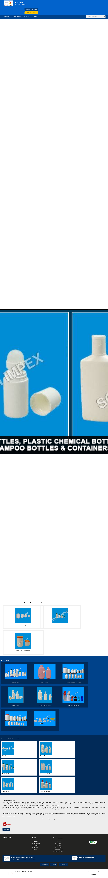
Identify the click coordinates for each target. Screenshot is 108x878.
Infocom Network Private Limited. (30, 872)
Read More (6, 829)
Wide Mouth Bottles (60, 625)
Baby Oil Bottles (44, 682)
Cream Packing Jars (23, 625)
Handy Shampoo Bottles (73, 705)
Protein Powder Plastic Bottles (23, 650)
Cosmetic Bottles (58, 843)
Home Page (7, 16)
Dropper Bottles (6, 791)
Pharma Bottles (58, 841)
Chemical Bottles (58, 845)
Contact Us (35, 16)
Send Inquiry (32, 12)
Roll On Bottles (15, 705)
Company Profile (16, 16)
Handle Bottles (44, 756)
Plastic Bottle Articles (44, 729)
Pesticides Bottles (45, 791)
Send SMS (54, 864)
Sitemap (35, 849)
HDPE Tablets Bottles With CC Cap (73, 682)
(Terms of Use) (29, 871)
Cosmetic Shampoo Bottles (45, 705)
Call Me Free (64, 864)
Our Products (27, 16)
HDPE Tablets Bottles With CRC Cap (16, 729)
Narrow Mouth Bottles (59, 849)
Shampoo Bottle (15, 682)
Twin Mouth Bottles (45, 774)
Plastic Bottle (5, 774)
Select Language (93, 874)
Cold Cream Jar (6, 756)
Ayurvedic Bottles (58, 847)
